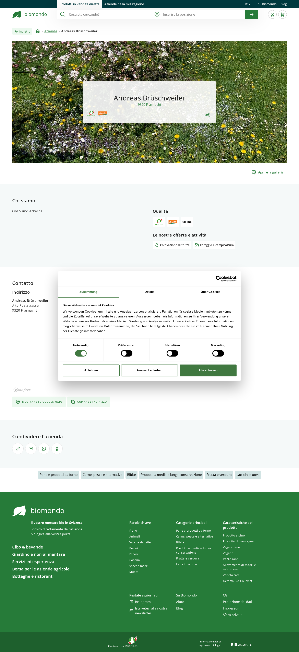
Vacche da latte (140, 542)
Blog (284, 4)
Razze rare (230, 559)
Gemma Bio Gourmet (237, 581)
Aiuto (180, 602)
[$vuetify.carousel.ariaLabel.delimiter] (144, 158)
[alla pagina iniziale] (29, 14)
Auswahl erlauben (149, 370)
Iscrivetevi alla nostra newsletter (151, 610)
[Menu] (272, 14)
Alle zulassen (208, 370)
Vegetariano (231, 547)
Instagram (143, 602)
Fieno (133, 530)
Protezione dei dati (237, 602)
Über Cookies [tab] (210, 291)
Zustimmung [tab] (89, 291)
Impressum (231, 608)
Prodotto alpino (234, 535)
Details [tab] (150, 291)
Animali (134, 536)
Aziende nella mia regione (124, 4)
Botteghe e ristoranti (33, 576)
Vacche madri (138, 566)
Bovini (133, 548)
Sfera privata (232, 615)
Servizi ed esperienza (33, 561)
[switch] (126, 353)
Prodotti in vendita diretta (79, 4)
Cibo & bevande (27, 547)
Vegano (228, 553)
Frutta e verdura (219, 474)
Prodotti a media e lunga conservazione (171, 474)
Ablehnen (91, 370)
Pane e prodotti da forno (59, 474)
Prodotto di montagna (238, 541)
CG (225, 595)
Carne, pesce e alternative (102, 474)
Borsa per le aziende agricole (41, 569)
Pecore (134, 554)
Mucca (134, 572)
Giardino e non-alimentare (38, 554)
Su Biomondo (267, 4)
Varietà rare (231, 575)
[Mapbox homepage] (22, 389)
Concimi (135, 560)
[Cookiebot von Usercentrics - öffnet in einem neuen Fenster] (219, 279)
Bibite (131, 474)
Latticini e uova (248, 474)
